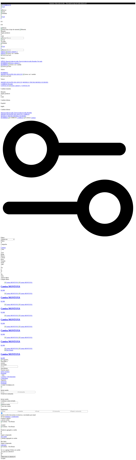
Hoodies (34, 61)
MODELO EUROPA (41, 82)
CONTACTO (5, 85)
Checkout (3, 445)
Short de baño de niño (12, 61)
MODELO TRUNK (29, 82)
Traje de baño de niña (25, 61)
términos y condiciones (12, 416)
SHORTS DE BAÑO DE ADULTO (11, 74)
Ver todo (39, 61)
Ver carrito (4, 436)
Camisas (33, 117)
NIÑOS (3, 52)
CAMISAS (4, 84)
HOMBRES (4, 63)
